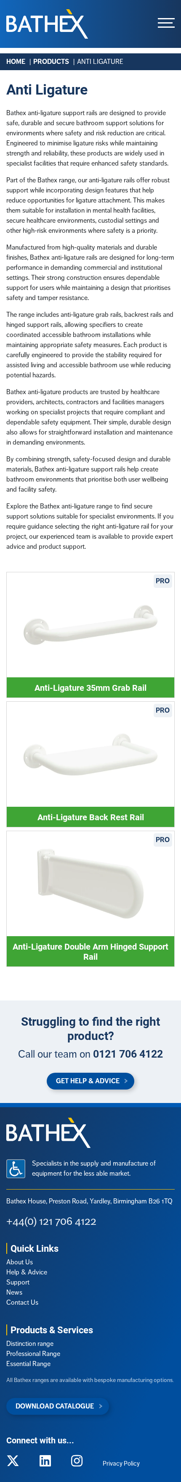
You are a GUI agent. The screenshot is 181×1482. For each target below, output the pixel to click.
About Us (19, 1262)
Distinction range (29, 1344)
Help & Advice (26, 1272)
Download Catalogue (55, 1406)
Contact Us (22, 1302)
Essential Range (28, 1364)
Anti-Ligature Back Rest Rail (90, 816)
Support (17, 1282)
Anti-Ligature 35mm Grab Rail (90, 687)
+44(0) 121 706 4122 (51, 1221)
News (14, 1292)
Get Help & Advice (88, 1081)
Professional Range (33, 1354)
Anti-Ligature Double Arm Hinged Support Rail (90, 951)
